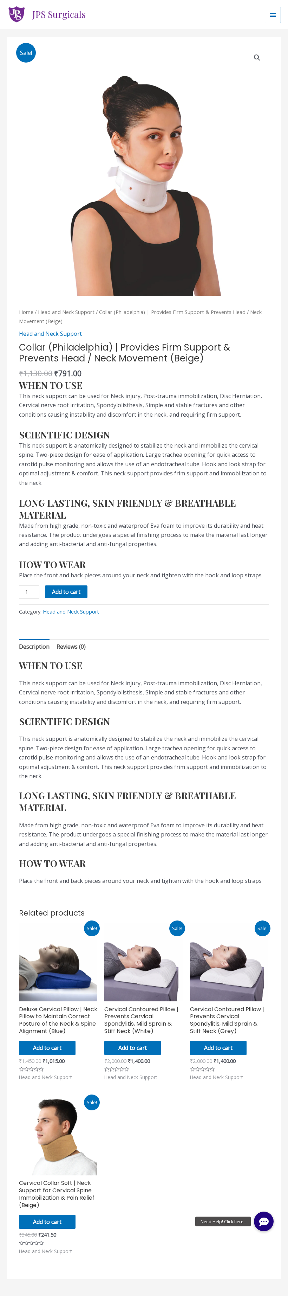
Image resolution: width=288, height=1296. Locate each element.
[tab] (34, 646)
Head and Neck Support (66, 311)
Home (26, 311)
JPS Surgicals (59, 14)
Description (34, 646)
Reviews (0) (71, 646)
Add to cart (66, 592)
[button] (264, 1221)
